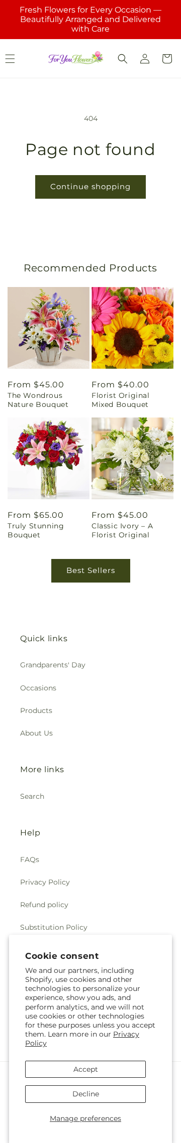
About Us (36, 733)
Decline (85, 1093)
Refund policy (44, 904)
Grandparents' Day (52, 664)
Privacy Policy (45, 882)
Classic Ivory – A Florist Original (122, 530)
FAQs (29, 859)
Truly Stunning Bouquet (36, 530)
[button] (123, 59)
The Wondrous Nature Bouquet (38, 400)
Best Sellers (90, 570)
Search (32, 796)
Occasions (38, 687)
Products (36, 710)
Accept (85, 1069)
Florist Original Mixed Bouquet (121, 400)
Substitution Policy (53, 927)
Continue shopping (90, 186)
